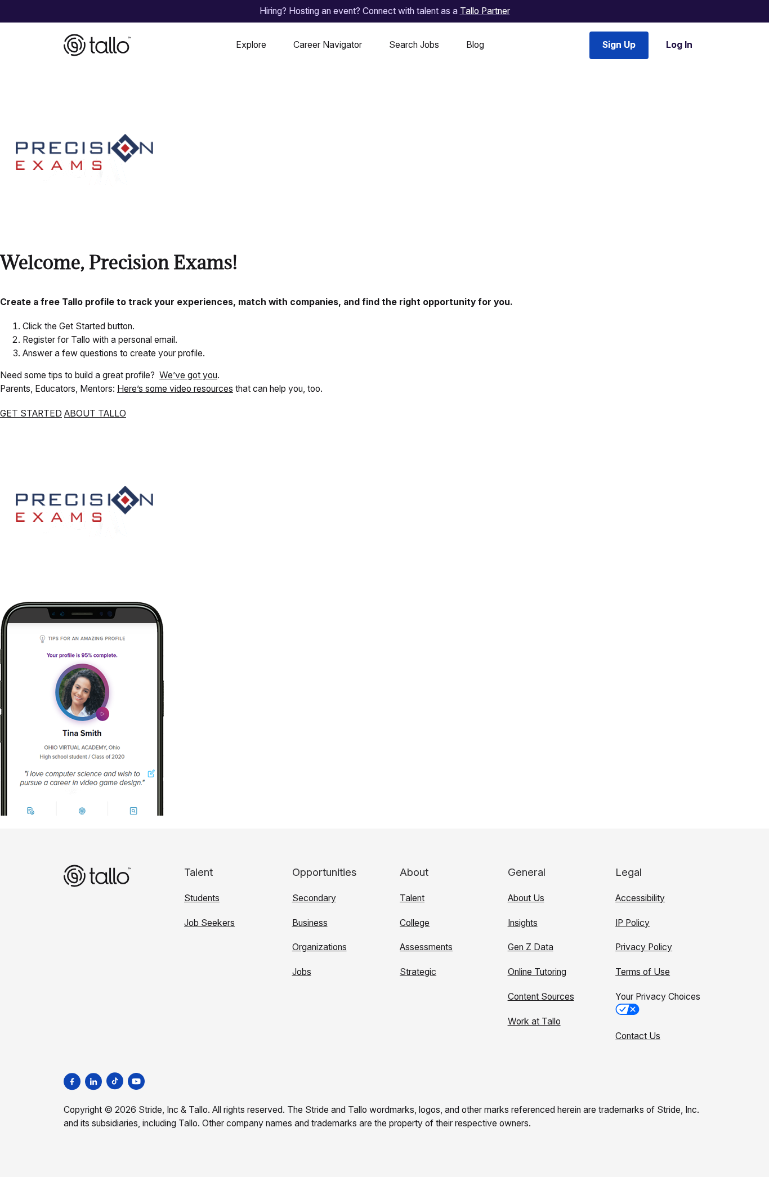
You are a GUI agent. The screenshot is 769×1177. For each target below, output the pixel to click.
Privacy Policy (643, 947)
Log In (679, 44)
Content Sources (541, 996)
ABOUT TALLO (95, 413)
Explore (251, 44)
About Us (526, 898)
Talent (412, 898)
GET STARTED (31, 413)
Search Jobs (414, 44)
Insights (523, 923)
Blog (475, 44)
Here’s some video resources (175, 388)
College (415, 923)
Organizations (319, 947)
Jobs (301, 971)
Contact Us (637, 1036)
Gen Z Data (530, 947)
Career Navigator (327, 44)
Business (310, 923)
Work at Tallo (534, 1021)
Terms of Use (642, 971)
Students (202, 898)
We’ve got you (188, 375)
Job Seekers (209, 923)
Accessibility (640, 898)
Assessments (426, 947)
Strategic (418, 971)
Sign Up (619, 44)
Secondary (314, 898)
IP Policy (632, 923)
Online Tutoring (537, 971)
